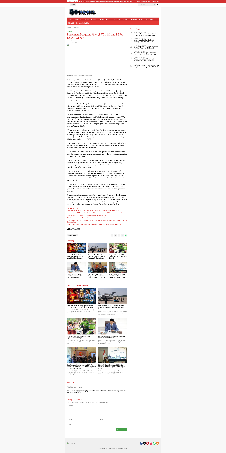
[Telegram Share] (122, 235)
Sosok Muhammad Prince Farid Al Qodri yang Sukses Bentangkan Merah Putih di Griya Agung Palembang (146, 66)
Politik (141, 19)
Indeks (73, 4)
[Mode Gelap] (158, 4)
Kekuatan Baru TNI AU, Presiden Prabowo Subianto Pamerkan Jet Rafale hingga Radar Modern (95, 213)
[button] (154, 4)
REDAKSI (71, 23)
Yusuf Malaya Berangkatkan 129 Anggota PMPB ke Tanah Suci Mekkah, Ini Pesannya (146, 47)
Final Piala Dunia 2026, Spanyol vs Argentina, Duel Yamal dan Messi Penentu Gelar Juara (93, 210)
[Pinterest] (147, 443)
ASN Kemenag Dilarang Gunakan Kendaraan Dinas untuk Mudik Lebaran (89, 218)
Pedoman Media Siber (82, 23)
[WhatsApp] (154, 443)
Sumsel (77, 19)
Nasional (69, 31)
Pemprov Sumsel (104, 19)
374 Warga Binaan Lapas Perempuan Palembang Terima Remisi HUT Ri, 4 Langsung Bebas (145, 53)
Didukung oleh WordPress (107, 448)
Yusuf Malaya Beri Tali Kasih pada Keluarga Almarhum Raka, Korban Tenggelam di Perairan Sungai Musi (144, 40)
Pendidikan (125, 19)
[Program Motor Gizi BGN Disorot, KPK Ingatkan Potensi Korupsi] (118, 248)
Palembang (116, 19)
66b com (69, 386)
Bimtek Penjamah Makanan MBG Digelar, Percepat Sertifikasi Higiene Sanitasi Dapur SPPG (94, 224)
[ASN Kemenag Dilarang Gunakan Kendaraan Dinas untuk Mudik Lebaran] (76, 267)
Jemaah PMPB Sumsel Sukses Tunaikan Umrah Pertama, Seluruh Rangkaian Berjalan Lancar (146, 34)
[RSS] (157, 443)
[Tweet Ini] (115, 235)
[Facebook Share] (112, 235)
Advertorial (149, 19)
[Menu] (68, 4)
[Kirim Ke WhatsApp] (126, 235)
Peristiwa (134, 19)
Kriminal (93, 19)
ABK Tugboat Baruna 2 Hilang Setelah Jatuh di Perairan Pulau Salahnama (132, 1)
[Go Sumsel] (82, 12)
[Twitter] (144, 443)
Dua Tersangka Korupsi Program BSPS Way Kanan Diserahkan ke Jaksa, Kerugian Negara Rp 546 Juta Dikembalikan (97, 221)
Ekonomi (86, 19)
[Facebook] (141, 443)
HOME (70, 19)
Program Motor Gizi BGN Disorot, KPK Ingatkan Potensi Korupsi (86, 215)
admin (72, 41)
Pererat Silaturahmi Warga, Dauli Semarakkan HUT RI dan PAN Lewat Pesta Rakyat (145, 59)
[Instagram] (151, 443)
